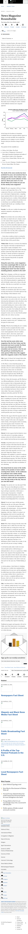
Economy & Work (5, 854)
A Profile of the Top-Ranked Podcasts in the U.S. (12, 752)
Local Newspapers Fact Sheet (12, 773)
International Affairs (6, 832)
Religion (3, 842)
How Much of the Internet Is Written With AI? (14, 789)
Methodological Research (7, 866)
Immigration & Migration (7, 836)
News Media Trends (9, 667)
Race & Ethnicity (5, 839)
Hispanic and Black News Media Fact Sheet (13, 713)
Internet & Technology (7, 860)
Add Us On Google (11, 30)
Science (3, 857)
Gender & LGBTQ (5, 848)
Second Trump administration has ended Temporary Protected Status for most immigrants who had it (14, 795)
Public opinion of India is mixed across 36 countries (13, 809)
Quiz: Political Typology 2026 (12, 784)
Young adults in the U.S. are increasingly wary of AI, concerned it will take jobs (14, 802)
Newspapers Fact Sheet (12, 695)
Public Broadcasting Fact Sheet (13, 732)
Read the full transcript (6, 167)
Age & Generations (6, 845)
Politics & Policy (5, 829)
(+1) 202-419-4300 (5, 824)
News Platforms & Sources (19, 667)
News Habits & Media (6, 863)
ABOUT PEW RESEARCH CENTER (8, 901)
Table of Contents (6, 38)
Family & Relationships (7, 850)
